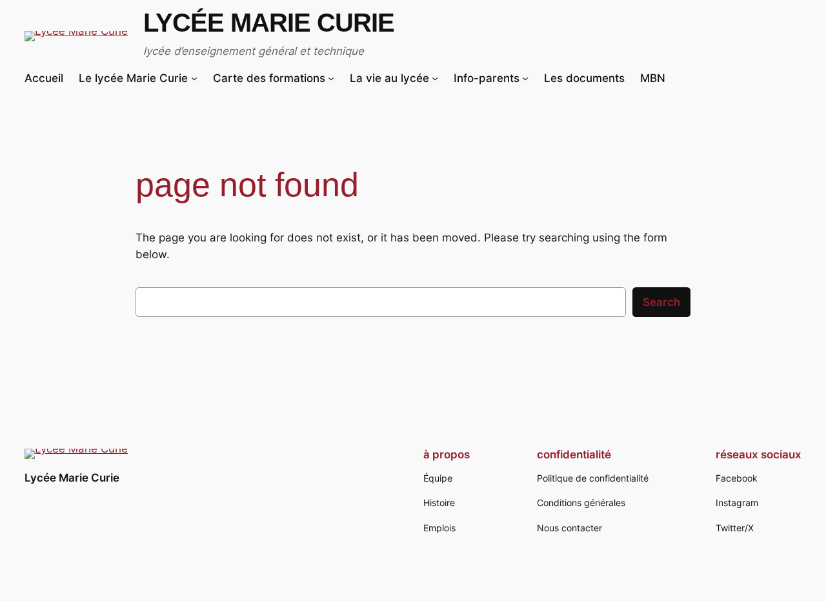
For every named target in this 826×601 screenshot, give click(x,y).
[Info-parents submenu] (525, 78)
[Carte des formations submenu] (331, 78)
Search (661, 302)
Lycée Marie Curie (268, 22)
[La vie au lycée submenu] (435, 78)
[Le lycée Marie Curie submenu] (194, 78)
